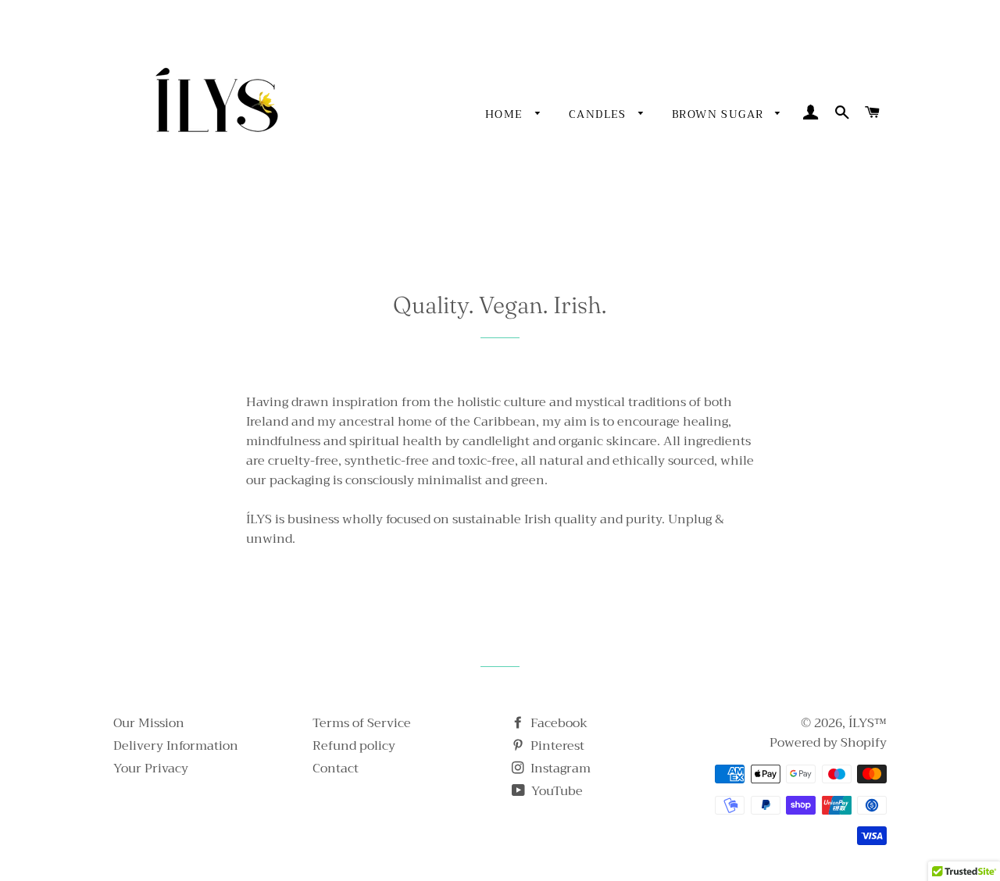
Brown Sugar (720, 114)
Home (506, 114)
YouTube (555, 791)
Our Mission (148, 723)
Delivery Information (175, 746)
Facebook (557, 723)
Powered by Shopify (828, 743)
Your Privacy (150, 768)
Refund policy (353, 746)
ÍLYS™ (867, 723)
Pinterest (555, 746)
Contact (335, 768)
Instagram (559, 768)
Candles (599, 114)
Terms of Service (361, 723)
